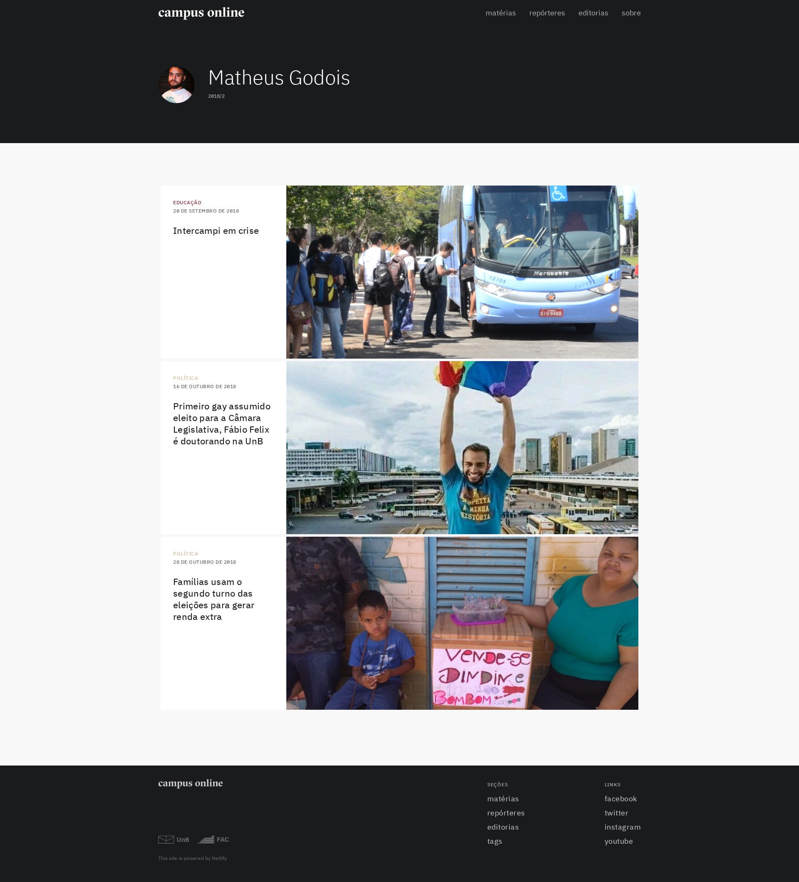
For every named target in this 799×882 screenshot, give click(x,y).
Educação (187, 203)
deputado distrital (617, 509)
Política (185, 378)
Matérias (501, 13)
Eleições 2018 (624, 699)
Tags (495, 841)
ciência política (621, 465)
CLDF (636, 523)
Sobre (631, 13)
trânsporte (627, 333)
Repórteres (547, 13)
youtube (619, 841)
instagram (623, 827)
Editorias (593, 13)
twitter (617, 813)
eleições (630, 495)
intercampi (627, 348)
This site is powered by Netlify (192, 858)
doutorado (627, 451)
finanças (630, 670)
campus (632, 319)
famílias (631, 684)
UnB (637, 304)
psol (636, 436)
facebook (621, 799)
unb (637, 480)
